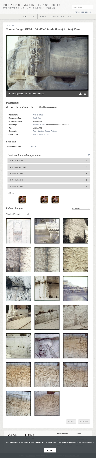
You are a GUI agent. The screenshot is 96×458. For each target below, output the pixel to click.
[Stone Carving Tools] (22, 199)
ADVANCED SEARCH (83, 12)
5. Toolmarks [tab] (17, 186)
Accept (50, 450)
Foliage (54, 131)
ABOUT (33, 17)
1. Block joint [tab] (17, 160)
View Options (16, 93)
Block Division (38, 131)
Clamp (47, 131)
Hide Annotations (35, 93)
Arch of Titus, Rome (40, 134)
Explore (13, 25)
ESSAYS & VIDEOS (57, 17)
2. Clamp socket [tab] (18, 167)
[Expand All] (89, 155)
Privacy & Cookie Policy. (84, 442)
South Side (37, 118)
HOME (25, 17)
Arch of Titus (38, 114)
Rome (33, 146)
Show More (84, 421)
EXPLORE (43, 17)
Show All (71, 421)
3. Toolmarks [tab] (17, 173)
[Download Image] (80, 94)
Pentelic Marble (39, 124)
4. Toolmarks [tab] (17, 180)
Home (8, 25)
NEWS (70, 17)
